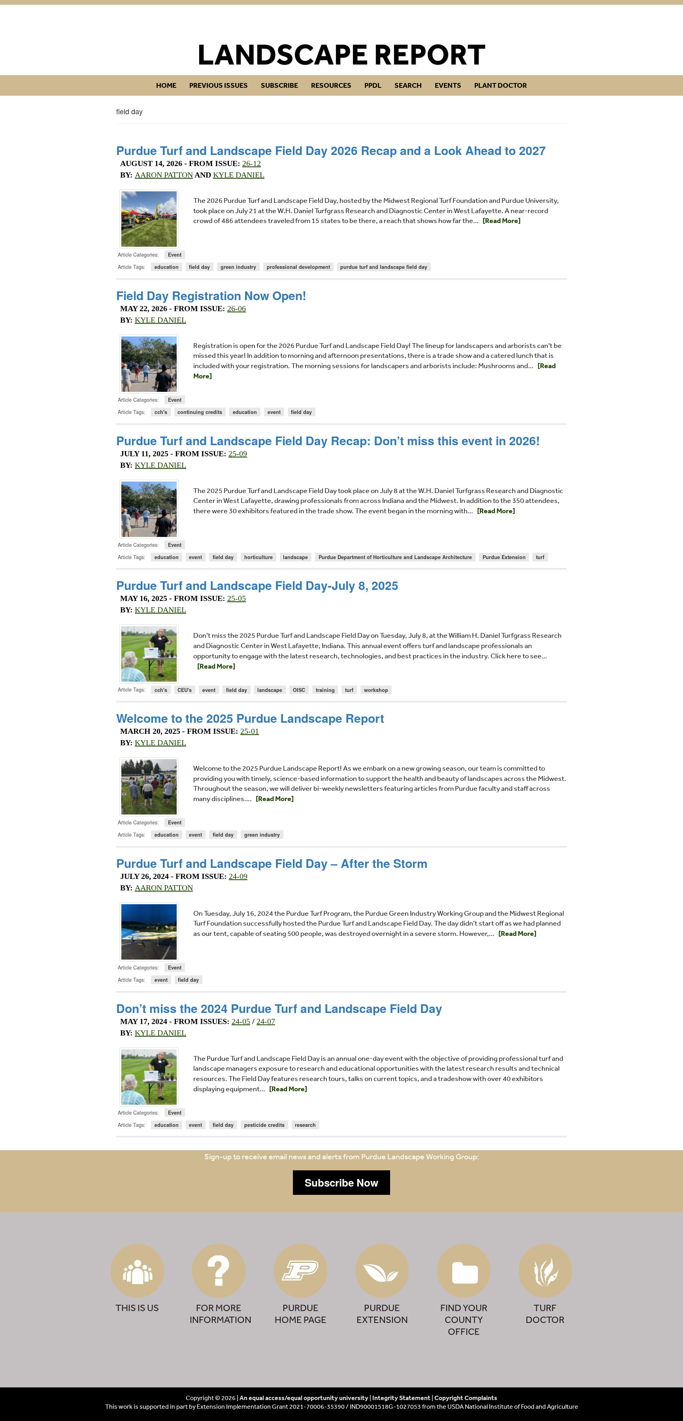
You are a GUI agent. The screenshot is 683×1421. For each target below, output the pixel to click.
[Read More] (502, 220)
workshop (376, 689)
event (274, 412)
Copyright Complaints (465, 1398)
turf (540, 557)
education (167, 266)
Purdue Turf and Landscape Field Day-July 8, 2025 (257, 584)
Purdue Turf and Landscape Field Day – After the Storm (272, 862)
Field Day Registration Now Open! (211, 295)
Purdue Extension (504, 557)
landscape (295, 557)
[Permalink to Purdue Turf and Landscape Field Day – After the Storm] (148, 932)
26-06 (236, 308)
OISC (299, 689)
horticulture (258, 557)
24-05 (241, 1021)
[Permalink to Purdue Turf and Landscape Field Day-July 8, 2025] (148, 654)
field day (199, 266)
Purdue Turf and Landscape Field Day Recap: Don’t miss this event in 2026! (328, 440)
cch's (161, 412)
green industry (238, 266)
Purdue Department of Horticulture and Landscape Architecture (395, 557)
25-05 (236, 598)
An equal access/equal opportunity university (304, 1398)
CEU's (184, 689)
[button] (341, 1182)
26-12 (251, 163)
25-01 (249, 731)
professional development (298, 266)
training (325, 689)
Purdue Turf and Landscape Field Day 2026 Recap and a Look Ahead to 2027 (331, 150)
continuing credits (199, 412)
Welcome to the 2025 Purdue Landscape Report (250, 717)
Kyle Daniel (238, 174)
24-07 (266, 1021)
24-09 (238, 876)
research (305, 1124)
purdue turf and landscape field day (383, 266)
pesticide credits (264, 1124)
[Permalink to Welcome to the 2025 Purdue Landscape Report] (148, 786)
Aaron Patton (164, 174)
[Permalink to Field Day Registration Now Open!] (148, 364)
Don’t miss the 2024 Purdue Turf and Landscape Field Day (279, 1008)
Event (174, 254)
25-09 (237, 453)
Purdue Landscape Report (341, 22)
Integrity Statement (401, 1398)
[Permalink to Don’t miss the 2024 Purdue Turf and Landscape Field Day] (148, 1077)
